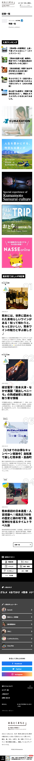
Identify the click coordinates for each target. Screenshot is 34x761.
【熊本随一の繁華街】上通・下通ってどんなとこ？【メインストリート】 (20, 51)
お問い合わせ (6, 698)
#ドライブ (20, 592)
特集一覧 (12, 23)
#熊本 (10, 592)
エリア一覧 (5, 690)
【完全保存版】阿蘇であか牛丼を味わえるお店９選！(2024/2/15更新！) (20, 71)
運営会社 (4, 704)
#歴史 (31, 592)
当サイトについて (7, 686)
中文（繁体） (28, 3)
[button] (25, 755)
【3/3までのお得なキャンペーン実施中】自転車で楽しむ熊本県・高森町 (17, 453)
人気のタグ (5, 694)
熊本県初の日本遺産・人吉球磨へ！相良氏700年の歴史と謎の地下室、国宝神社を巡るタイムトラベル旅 (17, 518)
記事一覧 (17, 545)
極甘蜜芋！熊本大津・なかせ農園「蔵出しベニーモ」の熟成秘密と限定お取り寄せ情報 (17, 392)
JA (19, 3)
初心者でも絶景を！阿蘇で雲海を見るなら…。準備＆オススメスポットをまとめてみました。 (20, 95)
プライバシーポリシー (8, 710)
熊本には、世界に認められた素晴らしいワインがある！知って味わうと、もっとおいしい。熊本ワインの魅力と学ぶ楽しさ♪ (17, 324)
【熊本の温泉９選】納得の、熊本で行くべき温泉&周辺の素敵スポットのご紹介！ (20, 61)
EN (22, 3)
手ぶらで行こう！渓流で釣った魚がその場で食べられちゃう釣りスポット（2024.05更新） (20, 82)
